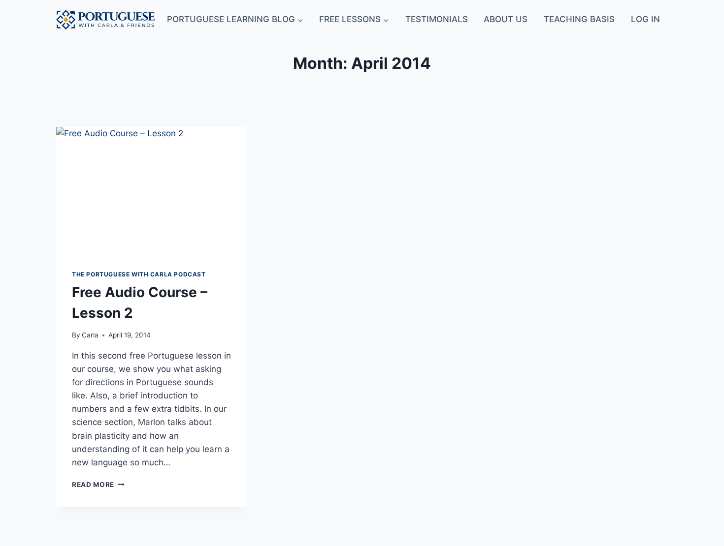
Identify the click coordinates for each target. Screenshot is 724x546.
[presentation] (151, 190)
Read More (98, 484)
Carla (90, 335)
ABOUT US (505, 19)
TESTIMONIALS (436, 19)
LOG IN (645, 19)
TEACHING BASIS (579, 19)
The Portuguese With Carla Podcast (139, 274)
